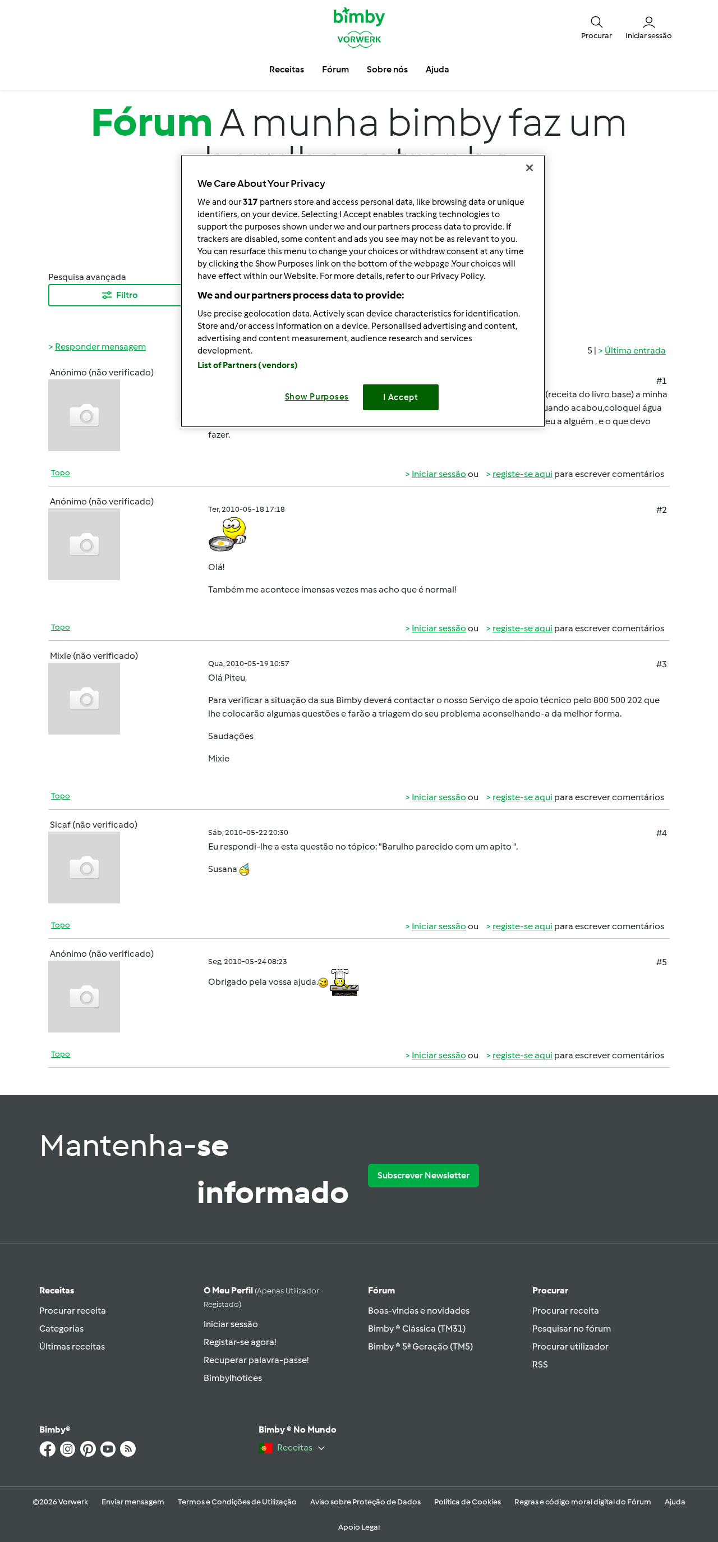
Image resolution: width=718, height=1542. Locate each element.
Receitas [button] (286, 69)
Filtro (127, 295)
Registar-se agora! (240, 1342)
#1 (661, 380)
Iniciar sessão (439, 474)
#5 (661, 962)
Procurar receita (72, 1310)
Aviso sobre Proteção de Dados (365, 1502)
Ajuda (675, 1502)
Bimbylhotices (233, 1378)
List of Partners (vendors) (247, 365)
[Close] (529, 167)
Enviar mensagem (133, 1502)
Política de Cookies (467, 1502)
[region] (363, 291)
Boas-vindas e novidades (419, 1310)
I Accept (400, 397)
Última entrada (635, 350)
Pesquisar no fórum (571, 1328)
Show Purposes (317, 397)
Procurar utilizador (570, 1346)
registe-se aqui (523, 474)
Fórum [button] (335, 69)
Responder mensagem (100, 346)
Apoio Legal (359, 1527)
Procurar (550, 1290)
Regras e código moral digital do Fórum (582, 1502)
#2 (661, 509)
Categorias (61, 1328)
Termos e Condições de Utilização (237, 1502)
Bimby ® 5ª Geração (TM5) (420, 1346)
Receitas (56, 1290)
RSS (540, 1364)
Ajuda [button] (437, 69)
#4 (661, 833)
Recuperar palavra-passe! (256, 1360)
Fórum (381, 1290)
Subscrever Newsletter (424, 1175)
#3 (661, 664)
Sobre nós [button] (387, 69)
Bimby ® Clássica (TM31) (417, 1328)
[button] (596, 27)
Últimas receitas (72, 1346)
